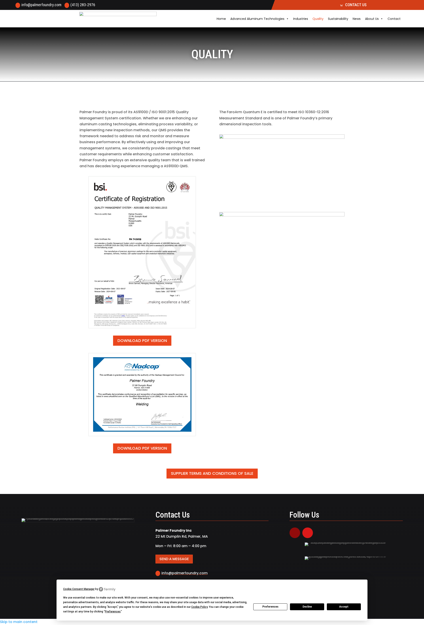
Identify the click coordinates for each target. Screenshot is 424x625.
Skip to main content (19, 621)
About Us (372, 19)
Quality (318, 19)
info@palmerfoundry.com (41, 4)
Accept (343, 606)
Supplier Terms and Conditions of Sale (212, 473)
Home (221, 19)
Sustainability (338, 19)
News (357, 19)
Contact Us (356, 4)
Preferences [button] (113, 611)
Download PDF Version (142, 340)
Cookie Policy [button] (199, 606)
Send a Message (174, 558)
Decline (307, 606)
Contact (394, 19)
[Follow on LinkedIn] (295, 532)
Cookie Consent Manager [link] (79, 589)
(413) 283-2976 (82, 4)
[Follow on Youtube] (307, 532)
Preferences (270, 606)
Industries (300, 19)
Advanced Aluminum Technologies (257, 19)
